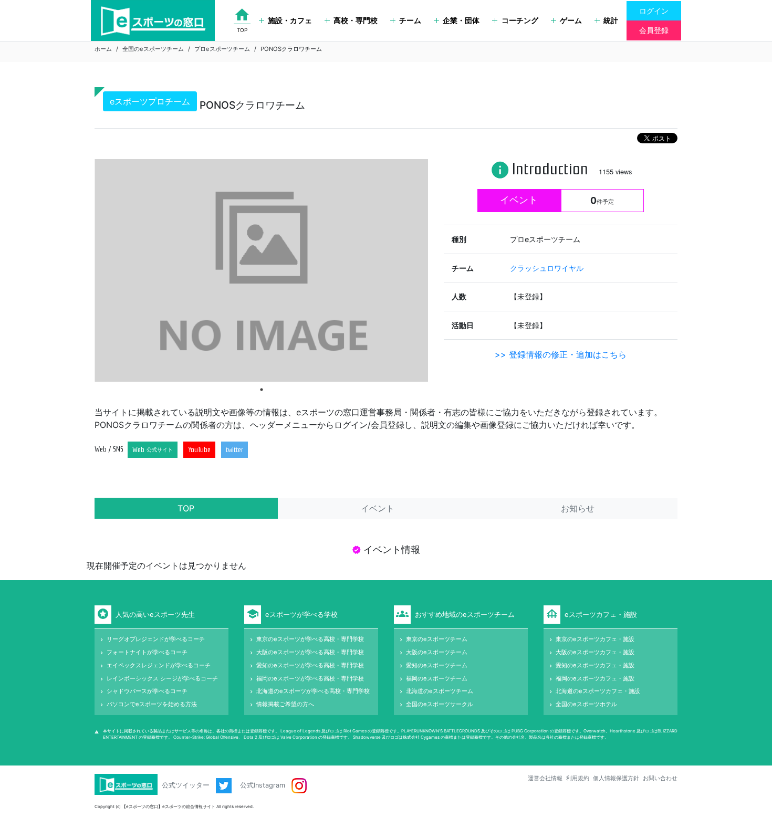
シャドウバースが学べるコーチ (147, 691)
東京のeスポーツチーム (436, 639)
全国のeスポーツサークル (439, 704)
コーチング (520, 20)
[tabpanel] (261, 270)
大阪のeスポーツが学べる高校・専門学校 (310, 652)
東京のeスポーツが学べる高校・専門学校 (310, 639)
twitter (234, 449)
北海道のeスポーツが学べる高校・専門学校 (313, 691)
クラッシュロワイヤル (546, 268)
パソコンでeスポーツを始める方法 (152, 704)
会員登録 (654, 30)
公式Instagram (263, 785)
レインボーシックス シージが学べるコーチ (162, 678)
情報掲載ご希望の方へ (285, 704)
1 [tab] (261, 389)
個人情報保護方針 (616, 778)
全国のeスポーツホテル (586, 704)
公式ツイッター (187, 785)
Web (152, 449)
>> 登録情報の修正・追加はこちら (561, 354)
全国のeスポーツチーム (153, 49)
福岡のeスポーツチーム (436, 678)
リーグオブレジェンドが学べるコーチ (156, 639)
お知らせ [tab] (577, 508)
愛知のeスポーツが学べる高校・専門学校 (310, 665)
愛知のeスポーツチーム (436, 665)
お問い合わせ (660, 778)
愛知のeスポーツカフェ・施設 (595, 665)
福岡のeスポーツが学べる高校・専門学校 (310, 678)
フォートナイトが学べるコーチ (147, 652)
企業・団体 (461, 20)
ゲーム (571, 20)
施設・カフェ (290, 20)
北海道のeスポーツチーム (439, 691)
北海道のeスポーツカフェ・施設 (598, 691)
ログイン (654, 10)
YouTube (199, 449)
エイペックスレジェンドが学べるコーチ (159, 665)
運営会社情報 (545, 778)
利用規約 (577, 778)
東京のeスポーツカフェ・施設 (595, 639)
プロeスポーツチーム (222, 49)
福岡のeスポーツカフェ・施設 (595, 678)
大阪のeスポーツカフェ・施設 (595, 652)
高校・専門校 (355, 20)
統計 (610, 20)
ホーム (103, 49)
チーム (410, 20)
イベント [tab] (377, 508)
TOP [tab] (186, 508)
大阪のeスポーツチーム (436, 652)
